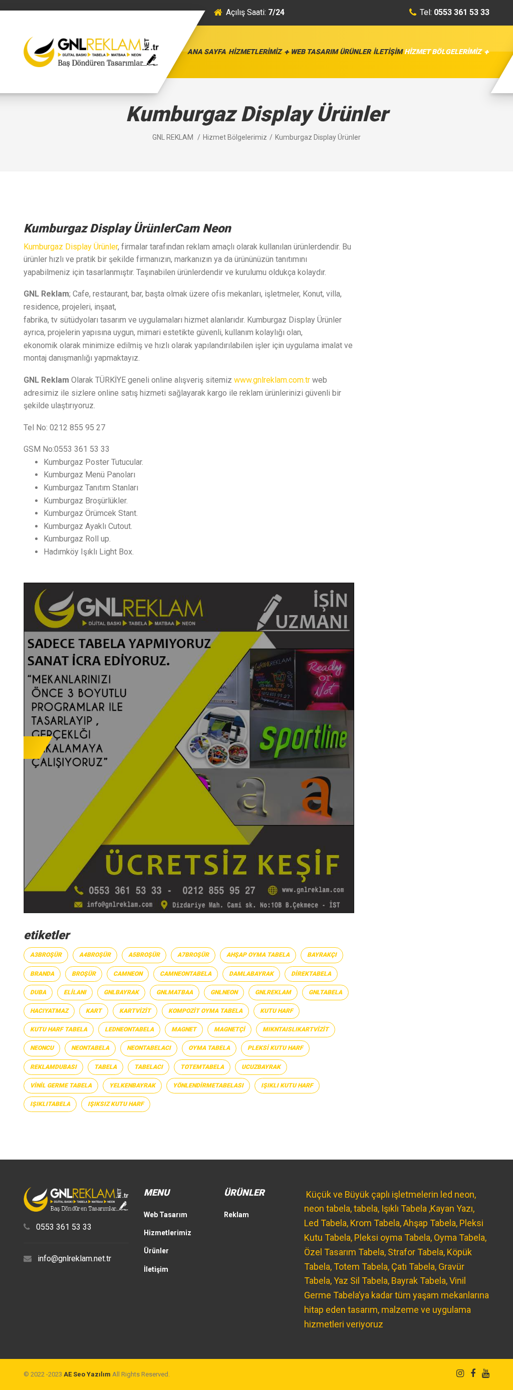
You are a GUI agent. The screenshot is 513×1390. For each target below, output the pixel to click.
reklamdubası (53, 1066)
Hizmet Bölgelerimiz (442, 52)
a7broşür (193, 954)
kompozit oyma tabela (205, 1010)
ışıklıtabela (50, 1103)
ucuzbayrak (261, 1066)
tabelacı (148, 1066)
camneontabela (185, 973)
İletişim (387, 52)
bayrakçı (322, 954)
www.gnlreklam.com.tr (272, 380)
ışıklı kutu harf (287, 1085)
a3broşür (46, 954)
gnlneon (223, 992)
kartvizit (135, 1010)
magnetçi (229, 1029)
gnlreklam (273, 992)
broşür (84, 973)
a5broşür (144, 954)
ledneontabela (129, 1029)
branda (42, 973)
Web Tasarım (314, 52)
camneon (127, 973)
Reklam (236, 1215)
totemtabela (202, 1066)
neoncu (42, 1047)
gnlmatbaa (174, 992)
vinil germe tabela (61, 1085)
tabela (105, 1066)
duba (38, 992)
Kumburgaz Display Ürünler (71, 246)
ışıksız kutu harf (116, 1103)
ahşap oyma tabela (258, 954)
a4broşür (95, 954)
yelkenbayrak (132, 1085)
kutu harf (276, 1010)
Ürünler (355, 52)
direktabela (311, 973)
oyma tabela (209, 1047)
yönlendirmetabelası (208, 1085)
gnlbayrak (121, 992)
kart (94, 1010)
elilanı (75, 992)
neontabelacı (149, 1047)
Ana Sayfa (206, 52)
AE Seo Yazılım (87, 1374)
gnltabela (325, 992)
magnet (183, 1029)
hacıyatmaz (49, 1010)
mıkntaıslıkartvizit (296, 1029)
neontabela (90, 1047)
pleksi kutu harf (275, 1047)
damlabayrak (251, 973)
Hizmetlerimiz (255, 52)
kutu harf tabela (58, 1029)
